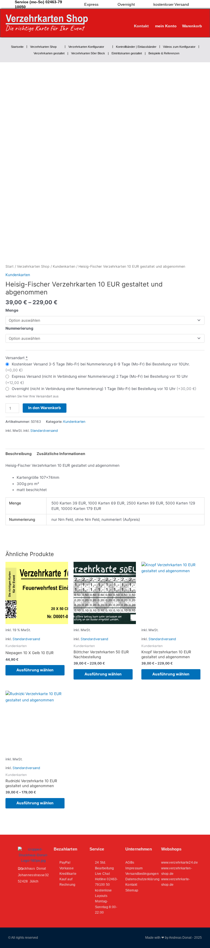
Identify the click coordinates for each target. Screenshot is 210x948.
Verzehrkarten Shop (43, 46)
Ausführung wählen (35, 670)
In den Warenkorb (44, 408)
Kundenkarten (64, 266)
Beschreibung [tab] (18, 453)
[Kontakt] (141, 20)
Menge (11, 310)
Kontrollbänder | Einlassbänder (136, 46)
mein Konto (166, 26)
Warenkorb (192, 26)
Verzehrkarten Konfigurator (86, 46)
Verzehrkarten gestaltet (49, 53)
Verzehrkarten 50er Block (88, 53)
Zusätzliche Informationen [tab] (61, 453)
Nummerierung (19, 328)
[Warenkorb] (190, 20)
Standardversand (44, 431)
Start (9, 266)
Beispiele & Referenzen (163, 53)
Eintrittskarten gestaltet (127, 53)
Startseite (17, 46)
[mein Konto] (166, 20)
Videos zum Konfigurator (179, 46)
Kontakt (141, 26)
